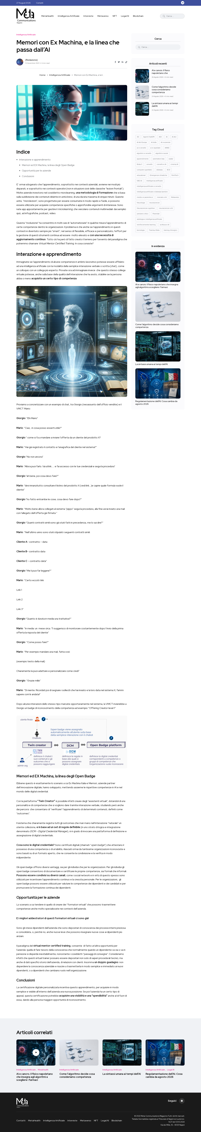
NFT (115, 16)
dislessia (159, 170)
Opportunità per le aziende (36, 170)
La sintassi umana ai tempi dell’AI (165, 104)
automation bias (158, 159)
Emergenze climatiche (158, 175)
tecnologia (141, 230)
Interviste (88, 16)
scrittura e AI (164, 225)
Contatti (39, 3)
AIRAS (167, 148)
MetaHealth (47, 16)
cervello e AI (161, 164)
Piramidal (156, 214)
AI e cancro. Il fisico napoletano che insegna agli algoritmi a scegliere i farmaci (156, 286)
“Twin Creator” (46, 801)
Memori (93, 783)
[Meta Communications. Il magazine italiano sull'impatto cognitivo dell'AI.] (26, 16)
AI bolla (153, 142)
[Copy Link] (126, 62)
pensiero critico (142, 214)
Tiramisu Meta (154, 230)
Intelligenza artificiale (154, 181)
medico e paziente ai (145, 197)
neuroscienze (154, 203)
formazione (106, 192)
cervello (149, 164)
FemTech (174, 175)
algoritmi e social (162, 153)
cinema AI (174, 164)
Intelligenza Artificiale (68, 16)
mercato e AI (162, 197)
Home (43, 75)
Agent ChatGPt (149, 137)
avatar (171, 159)
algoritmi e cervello (144, 153)
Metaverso (103, 16)
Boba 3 (139, 164)
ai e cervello (141, 148)
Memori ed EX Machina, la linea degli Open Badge (48, 165)
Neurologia (141, 203)
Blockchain (138, 16)
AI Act (174, 137)
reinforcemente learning (146, 225)
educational (141, 175)
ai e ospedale (155, 148)
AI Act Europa (142, 142)
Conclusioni (28, 176)
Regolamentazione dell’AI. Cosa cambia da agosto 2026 (156, 402)
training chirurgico (170, 230)
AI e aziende (165, 142)
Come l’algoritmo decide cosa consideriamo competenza (164, 89)
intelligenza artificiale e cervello (149, 186)
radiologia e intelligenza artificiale (149, 219)
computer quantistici (144, 170)
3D (138, 137)
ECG (168, 170)
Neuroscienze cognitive (146, 208)
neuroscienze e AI (166, 208)
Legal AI (125, 16)
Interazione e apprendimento (35, 159)
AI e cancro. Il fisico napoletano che (161, 72)
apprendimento (142, 159)
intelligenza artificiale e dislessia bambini (152, 192)
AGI (160, 137)
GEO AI (139, 181)
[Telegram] (182, 1101)
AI (167, 137)
